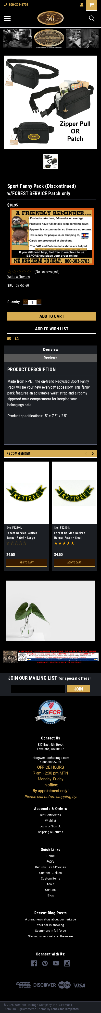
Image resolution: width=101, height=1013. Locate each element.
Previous (86, 454)
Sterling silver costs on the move (50, 936)
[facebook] (34, 963)
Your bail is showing (50, 925)
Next (93, 454)
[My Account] (82, 5)
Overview (50, 349)
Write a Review (18, 277)
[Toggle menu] (7, 18)
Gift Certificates (50, 815)
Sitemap (64, 1005)
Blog (51, 895)
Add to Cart (27, 562)
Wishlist (50, 820)
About (50, 884)
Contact (50, 890)
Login (43, 826)
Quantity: (14, 302)
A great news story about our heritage (50, 919)
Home (51, 856)
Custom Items (50, 878)
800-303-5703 (18, 5)
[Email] (9, 339)
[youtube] (56, 963)
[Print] (17, 339)
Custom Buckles (50, 873)
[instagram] (67, 963)
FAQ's (50, 861)
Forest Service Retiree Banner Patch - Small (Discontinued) (70, 536)
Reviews (51, 358)
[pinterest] (45, 963)
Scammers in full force (50, 930)
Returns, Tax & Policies (50, 867)
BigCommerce (26, 1009)
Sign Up (56, 826)
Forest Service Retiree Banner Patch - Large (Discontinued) (22, 536)
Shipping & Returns (50, 832)
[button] (51, 38)
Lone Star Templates (65, 1009)
